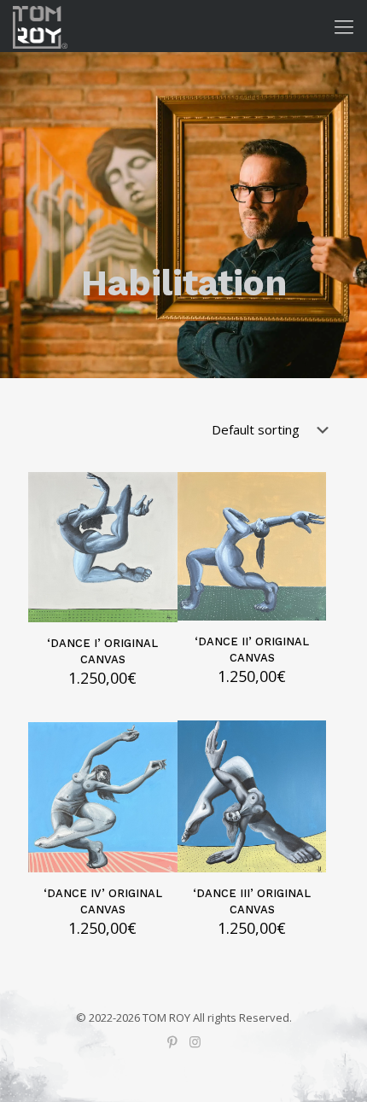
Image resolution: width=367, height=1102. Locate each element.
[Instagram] (195, 1041)
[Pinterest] (172, 1041)
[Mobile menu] (343, 25)
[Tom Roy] (40, 25)
